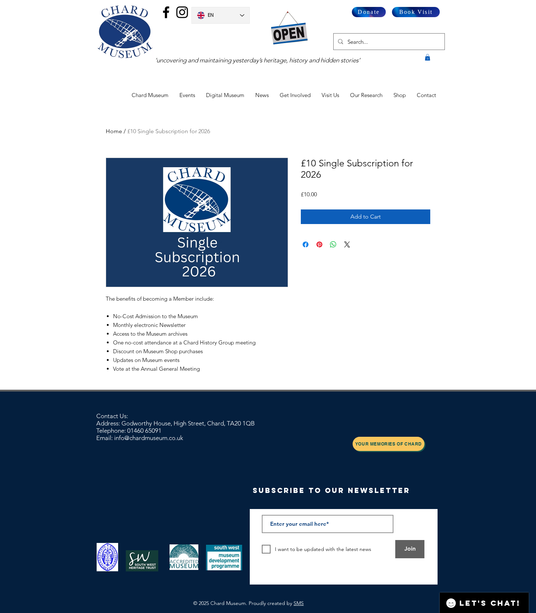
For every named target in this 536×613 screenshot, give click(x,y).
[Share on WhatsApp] (333, 244)
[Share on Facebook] (305, 244)
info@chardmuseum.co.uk (148, 438)
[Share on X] (347, 244)
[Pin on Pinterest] (319, 244)
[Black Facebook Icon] (166, 12)
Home (114, 131)
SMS (299, 603)
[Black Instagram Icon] (182, 12)
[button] (427, 57)
